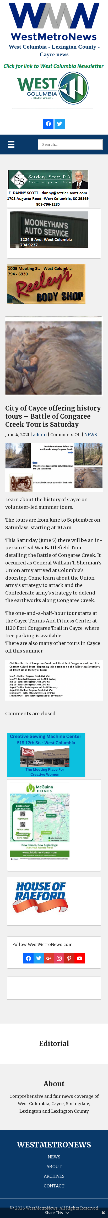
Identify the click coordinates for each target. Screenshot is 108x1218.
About (54, 1166)
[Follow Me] (60, 123)
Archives (54, 1176)
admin (40, 434)
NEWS (90, 434)
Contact (54, 1185)
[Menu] (11, 144)
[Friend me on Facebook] (48, 123)
